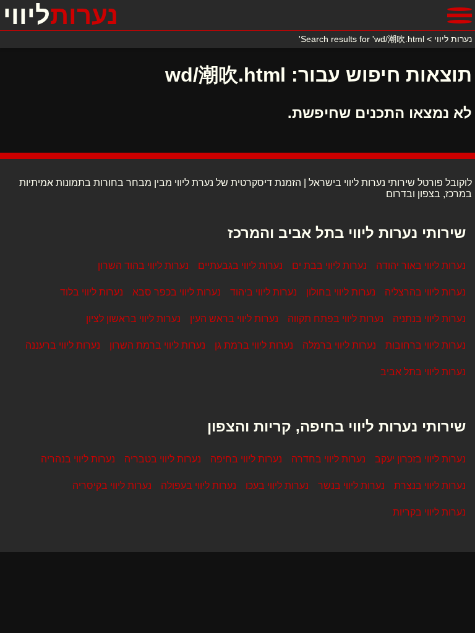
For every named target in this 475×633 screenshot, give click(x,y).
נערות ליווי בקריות (429, 512)
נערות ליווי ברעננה (62, 345)
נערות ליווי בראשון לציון (133, 318)
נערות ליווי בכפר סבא (176, 292)
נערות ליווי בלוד (91, 292)
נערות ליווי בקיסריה (112, 485)
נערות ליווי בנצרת (430, 485)
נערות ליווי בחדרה (328, 459)
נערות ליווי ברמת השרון (157, 345)
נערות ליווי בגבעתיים (240, 265)
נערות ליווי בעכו (277, 485)
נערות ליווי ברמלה (339, 345)
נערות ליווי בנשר (351, 485)
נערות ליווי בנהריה (78, 459)
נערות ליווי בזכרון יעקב (420, 459)
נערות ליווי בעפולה (198, 485)
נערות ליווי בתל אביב (423, 372)
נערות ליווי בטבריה (162, 459)
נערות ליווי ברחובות (425, 345)
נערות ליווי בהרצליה (425, 292)
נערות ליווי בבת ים (329, 265)
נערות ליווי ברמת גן (254, 345)
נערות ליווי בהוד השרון (143, 265)
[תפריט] (459, 15)
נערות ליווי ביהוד (263, 292)
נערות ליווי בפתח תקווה (335, 318)
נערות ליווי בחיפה (246, 459)
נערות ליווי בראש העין (234, 318)
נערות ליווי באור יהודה (421, 265)
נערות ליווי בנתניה (429, 318)
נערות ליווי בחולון (340, 292)
